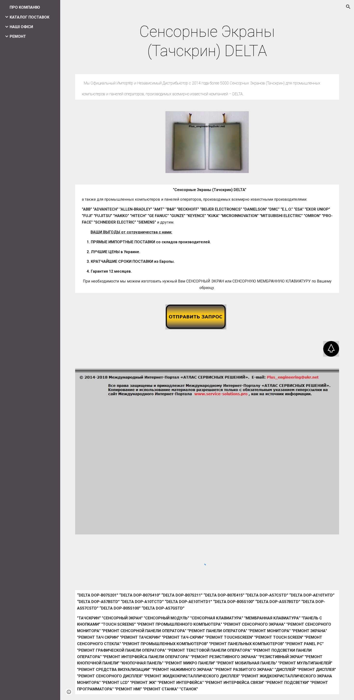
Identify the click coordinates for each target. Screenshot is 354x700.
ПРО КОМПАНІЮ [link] (25, 7)
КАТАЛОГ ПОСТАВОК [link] (29, 17)
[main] (207, 41)
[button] (348, 7)
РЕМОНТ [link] (18, 36)
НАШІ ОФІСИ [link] (21, 27)
